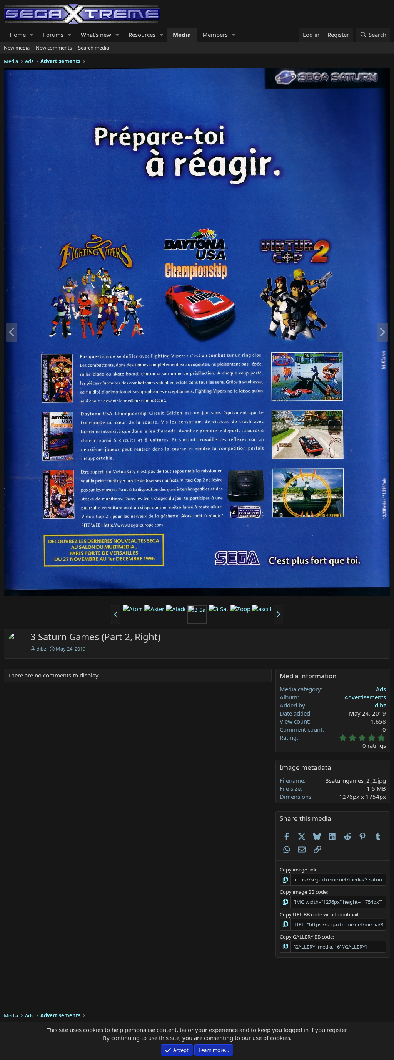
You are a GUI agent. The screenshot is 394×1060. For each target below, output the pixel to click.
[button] (32, 35)
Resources (142, 34)
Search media (93, 47)
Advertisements (365, 697)
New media (17, 47)
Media (182, 34)
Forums (53, 34)
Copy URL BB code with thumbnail (319, 914)
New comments (54, 47)
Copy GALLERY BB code (306, 936)
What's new (96, 34)
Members (215, 34)
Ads (381, 689)
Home (18, 34)
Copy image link (298, 869)
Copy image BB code (303, 891)
